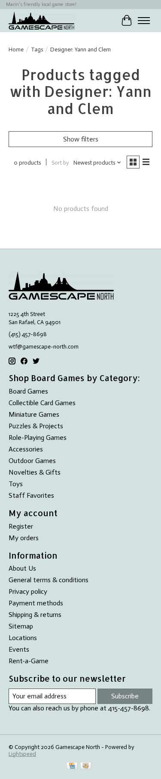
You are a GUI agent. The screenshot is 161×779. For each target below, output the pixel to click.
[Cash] (85, 766)
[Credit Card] (72, 766)
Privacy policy (28, 591)
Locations (23, 638)
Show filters (80, 139)
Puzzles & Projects (36, 426)
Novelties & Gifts (35, 472)
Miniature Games (34, 414)
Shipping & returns (35, 615)
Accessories (26, 449)
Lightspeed (22, 753)
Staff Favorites (31, 495)
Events (19, 649)
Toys (16, 484)
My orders (24, 538)
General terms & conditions (48, 580)
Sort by (60, 162)
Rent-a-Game (29, 661)
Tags (37, 49)
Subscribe (125, 696)
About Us (22, 568)
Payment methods (36, 603)
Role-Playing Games (38, 437)
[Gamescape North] (41, 20)
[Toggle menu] (143, 20)
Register (21, 526)
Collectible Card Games (42, 403)
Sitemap (21, 626)
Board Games (28, 391)
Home (16, 49)
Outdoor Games (32, 461)
